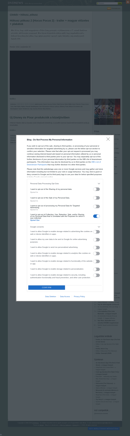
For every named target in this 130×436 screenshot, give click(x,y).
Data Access (65, 296)
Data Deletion (50, 296)
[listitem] (65, 183)
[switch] (96, 189)
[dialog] (65, 218)
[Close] (109, 139)
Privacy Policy (79, 296)
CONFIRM (46, 287)
